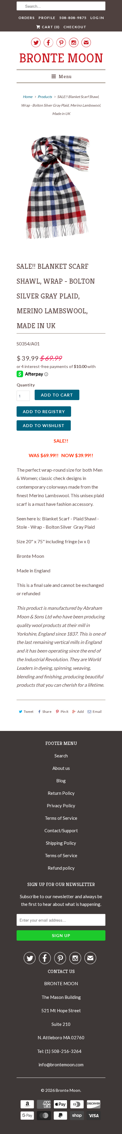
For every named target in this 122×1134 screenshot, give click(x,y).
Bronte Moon (61, 58)
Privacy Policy (61, 805)
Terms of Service (61, 818)
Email (97, 711)
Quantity (26, 384)
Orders (26, 17)
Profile (46, 17)
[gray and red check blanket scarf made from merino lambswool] (61, 186)
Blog (61, 780)
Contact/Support (61, 830)
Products (45, 96)
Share (47, 711)
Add (80, 711)
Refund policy (61, 868)
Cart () (50, 27)
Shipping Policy (61, 843)
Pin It (64, 711)
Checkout (74, 27)
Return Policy (61, 793)
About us (61, 768)
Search (61, 755)
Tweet (28, 711)
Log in (97, 17)
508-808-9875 (72, 17)
